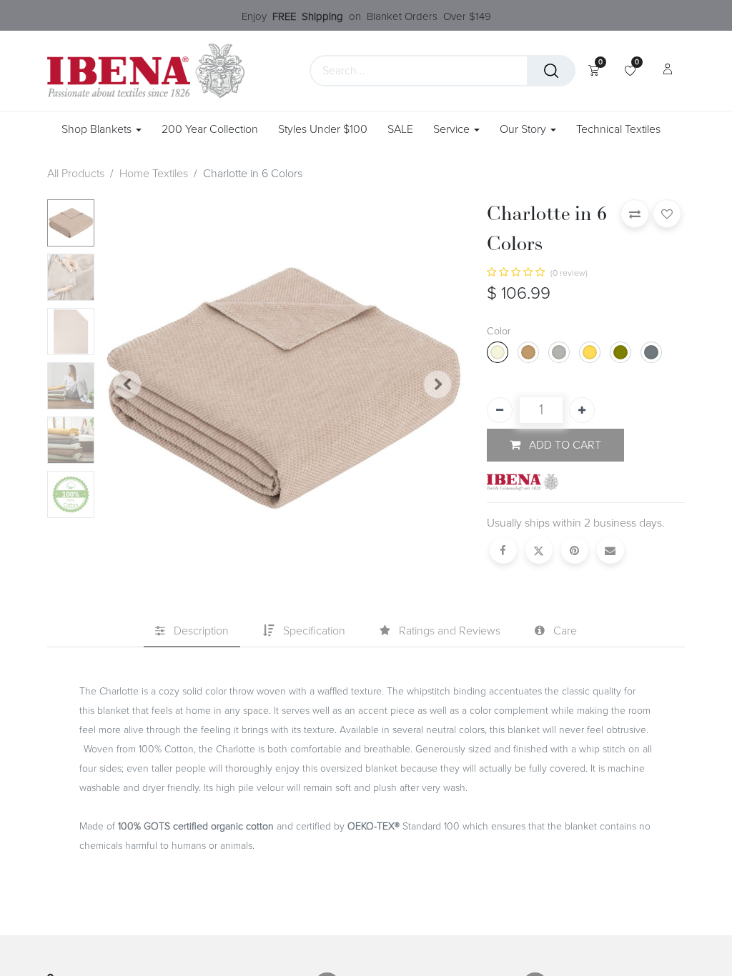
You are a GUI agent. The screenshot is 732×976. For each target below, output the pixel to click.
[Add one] (582, 410)
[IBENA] (522, 481)
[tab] (192, 631)
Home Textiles (153, 173)
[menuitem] (210, 129)
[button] (127, 384)
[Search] (551, 70)
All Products (75, 173)
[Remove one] (500, 410)
